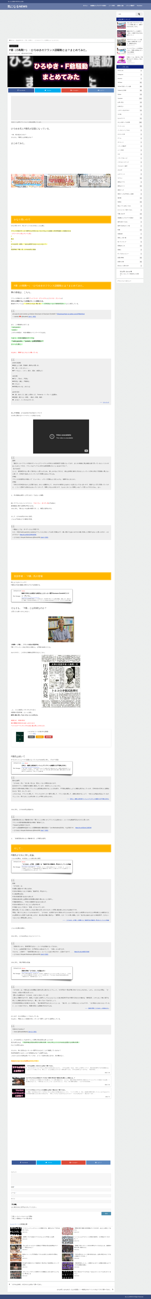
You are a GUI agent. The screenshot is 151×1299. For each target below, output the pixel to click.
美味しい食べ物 (130, 237)
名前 (13, 1187)
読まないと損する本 (130, 265)
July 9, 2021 (44, 954)
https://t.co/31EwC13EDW (83, 827)
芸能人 (130, 249)
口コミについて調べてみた (130, 210)
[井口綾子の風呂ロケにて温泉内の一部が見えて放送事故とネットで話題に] (35, 1266)
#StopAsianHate (62, 314)
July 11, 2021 (32, 1031)
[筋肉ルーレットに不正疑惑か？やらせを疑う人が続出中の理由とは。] (35, 1257)
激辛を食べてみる (130, 222)
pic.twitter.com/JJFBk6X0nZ (76, 314)
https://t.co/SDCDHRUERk (28, 534)
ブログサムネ (94, 186)
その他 (130, 114)
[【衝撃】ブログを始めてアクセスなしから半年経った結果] (35, 1240)
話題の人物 (120, 5)
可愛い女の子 (130, 214)
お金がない (130, 106)
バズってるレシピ (130, 158)
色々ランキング (130, 241)
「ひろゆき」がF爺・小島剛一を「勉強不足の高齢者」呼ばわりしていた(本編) (87, 920)
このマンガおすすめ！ (130, 110)
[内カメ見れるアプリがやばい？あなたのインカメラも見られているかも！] (87, 1274)
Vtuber (130, 94)
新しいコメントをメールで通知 (22, 1216)
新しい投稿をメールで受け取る (22, 1218)
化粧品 (130, 202)
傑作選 (130, 198)
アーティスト (130, 126)
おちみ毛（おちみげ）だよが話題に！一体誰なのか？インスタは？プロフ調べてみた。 (84, 1289)
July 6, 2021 (44, 537)
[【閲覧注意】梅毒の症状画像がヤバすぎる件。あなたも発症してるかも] (87, 1231)
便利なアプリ (130, 182)
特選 (130, 229)
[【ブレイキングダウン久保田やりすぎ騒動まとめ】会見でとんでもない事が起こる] (35, 1274)
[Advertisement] (61, 24)
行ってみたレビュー (130, 253)
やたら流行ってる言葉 (130, 122)
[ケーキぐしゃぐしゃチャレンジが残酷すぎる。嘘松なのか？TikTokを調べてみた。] (35, 1231)
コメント (14, 1172)
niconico (130, 78)
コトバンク (106, 402)
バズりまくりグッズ (130, 162)
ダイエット (130, 142)
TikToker (130, 82)
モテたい (85, 5)
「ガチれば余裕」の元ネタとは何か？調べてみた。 (27, 1284)
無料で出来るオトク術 (130, 225)
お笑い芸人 (130, 102)
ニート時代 (112, 5)
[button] (12, 180)
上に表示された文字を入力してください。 (24, 1207)
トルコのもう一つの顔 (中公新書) (37, 731)
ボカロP (130, 170)
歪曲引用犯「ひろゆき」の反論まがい (98, 1008)
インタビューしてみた (130, 130)
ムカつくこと (130, 174)
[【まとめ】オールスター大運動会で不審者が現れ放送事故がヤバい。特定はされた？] (35, 1248)
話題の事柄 (130, 257)
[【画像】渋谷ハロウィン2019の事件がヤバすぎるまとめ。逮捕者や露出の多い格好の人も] (87, 1248)
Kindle (31, 736)
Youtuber (139, 5)
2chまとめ (130, 70)
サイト (13, 1198)
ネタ (130, 154)
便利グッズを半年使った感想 (130, 194)
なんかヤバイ (13, 46)
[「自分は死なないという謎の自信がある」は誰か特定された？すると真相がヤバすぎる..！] (87, 1257)
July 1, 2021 (32, 316)
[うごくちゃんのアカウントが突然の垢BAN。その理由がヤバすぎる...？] (87, 1240)
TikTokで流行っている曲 (130, 86)
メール (13, 1192)
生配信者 (130, 233)
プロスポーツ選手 (130, 166)
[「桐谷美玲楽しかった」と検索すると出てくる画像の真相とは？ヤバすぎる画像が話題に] (87, 1266)
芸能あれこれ (130, 245)
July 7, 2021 (44, 830)
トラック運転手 (130, 5)
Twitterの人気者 (130, 90)
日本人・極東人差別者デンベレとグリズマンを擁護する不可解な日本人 (89, 798)
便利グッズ (130, 190)
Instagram (130, 74)
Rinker (34, 733)
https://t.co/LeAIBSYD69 (81, 951)
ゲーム (130, 138)
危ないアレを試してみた (130, 206)
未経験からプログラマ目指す (98, 5)
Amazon (39, 736)
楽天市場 (48, 736)
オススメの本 (130, 134)
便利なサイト (130, 186)
